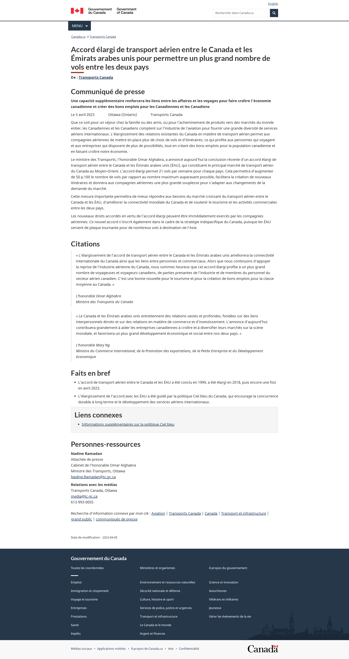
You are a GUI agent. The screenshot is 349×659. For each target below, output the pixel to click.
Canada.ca (78, 37)
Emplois (76, 582)
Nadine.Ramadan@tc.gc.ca (93, 476)
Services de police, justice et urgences (166, 608)
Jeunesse (215, 608)
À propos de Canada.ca (147, 649)
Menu (81, 25)
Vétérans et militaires (223, 599)
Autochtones (218, 591)
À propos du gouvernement (228, 568)
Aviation (158, 513)
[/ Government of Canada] (103, 11)
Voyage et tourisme (84, 599)
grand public (81, 519)
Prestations (79, 616)
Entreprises (79, 608)
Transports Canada (103, 37)
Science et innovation (223, 582)
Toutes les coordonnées (87, 568)
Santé (75, 625)
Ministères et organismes (157, 568)
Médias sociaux (81, 649)
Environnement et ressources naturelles (167, 582)
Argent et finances (152, 634)
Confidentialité (189, 649)
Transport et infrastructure (243, 513)
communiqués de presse (116, 519)
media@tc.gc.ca (84, 496)
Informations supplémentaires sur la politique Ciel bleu (128, 424)
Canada (211, 513)
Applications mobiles (111, 649)
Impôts (76, 634)
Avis (171, 649)
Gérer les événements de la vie (230, 616)
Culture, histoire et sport (157, 599)
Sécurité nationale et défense (160, 591)
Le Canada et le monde (155, 625)
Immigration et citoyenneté (90, 591)
